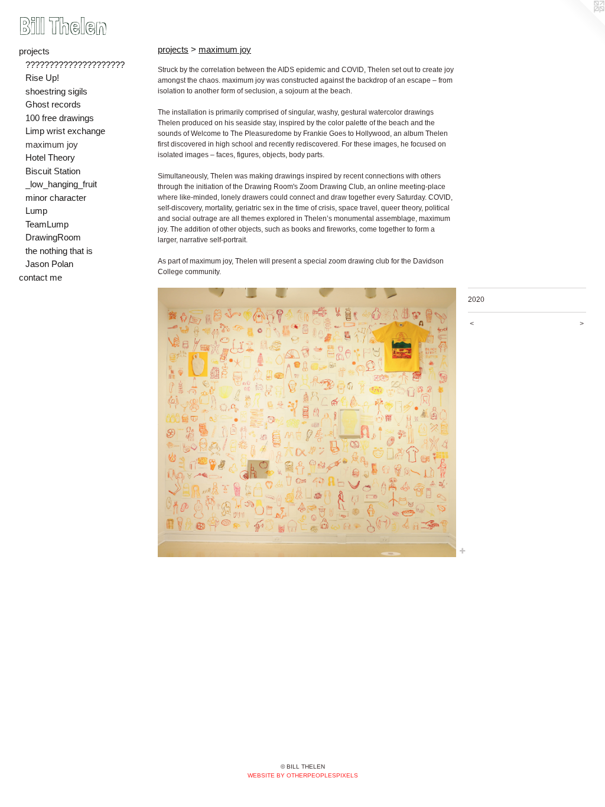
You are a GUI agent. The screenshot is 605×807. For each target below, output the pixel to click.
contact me (40, 277)
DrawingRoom (53, 237)
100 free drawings (59, 118)
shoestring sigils (56, 91)
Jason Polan (49, 264)
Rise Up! (42, 78)
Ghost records (53, 104)
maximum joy (51, 144)
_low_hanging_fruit (61, 184)
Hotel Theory (50, 157)
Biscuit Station (52, 171)
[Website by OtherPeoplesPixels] (581, 23)
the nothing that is (59, 251)
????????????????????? (75, 65)
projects (34, 51)
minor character (55, 198)
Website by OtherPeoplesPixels (303, 775)
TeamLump (47, 224)
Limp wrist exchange (65, 131)
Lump (36, 211)
